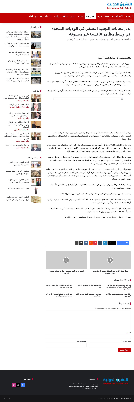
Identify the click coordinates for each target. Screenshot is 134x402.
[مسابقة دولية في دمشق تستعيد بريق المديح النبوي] (36, 173)
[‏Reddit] (91, 243)
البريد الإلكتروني (126, 341)
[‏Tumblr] (100, 243)
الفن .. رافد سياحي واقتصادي (18, 188)
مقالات (65, 16)
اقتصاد (80, 16)
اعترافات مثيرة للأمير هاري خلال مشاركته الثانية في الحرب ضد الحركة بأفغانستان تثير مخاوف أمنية (119, 287)
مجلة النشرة (46, 16)
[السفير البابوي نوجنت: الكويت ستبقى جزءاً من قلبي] (36, 164)
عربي (99, 16)
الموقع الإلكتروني (82, 341)
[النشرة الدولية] (119, 5)
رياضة (56, 16)
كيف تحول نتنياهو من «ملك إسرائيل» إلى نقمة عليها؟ (19, 115)
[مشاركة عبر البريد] (81, 243)
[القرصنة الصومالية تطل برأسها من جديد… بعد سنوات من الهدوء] (36, 45)
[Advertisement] (44, 6)
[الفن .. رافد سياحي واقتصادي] (36, 190)
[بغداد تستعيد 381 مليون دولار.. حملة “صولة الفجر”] (36, 63)
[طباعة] (76, 243)
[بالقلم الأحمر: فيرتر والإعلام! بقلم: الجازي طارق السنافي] (36, 107)
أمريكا (106, 16)
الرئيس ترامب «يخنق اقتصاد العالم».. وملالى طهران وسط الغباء (16, 98)
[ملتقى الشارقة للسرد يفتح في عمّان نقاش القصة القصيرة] (36, 182)
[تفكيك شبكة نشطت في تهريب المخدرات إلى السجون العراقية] (36, 80)
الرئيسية (129, 16)
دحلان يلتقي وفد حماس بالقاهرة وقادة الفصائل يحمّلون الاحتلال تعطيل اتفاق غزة (17, 71)
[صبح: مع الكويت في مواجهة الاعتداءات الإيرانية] (36, 54)
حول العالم (33, 16)
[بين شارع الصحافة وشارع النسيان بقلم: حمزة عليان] (36, 147)
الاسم (129, 333)
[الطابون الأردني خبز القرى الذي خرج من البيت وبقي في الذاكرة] (36, 199)
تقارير (72, 16)
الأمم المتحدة (117, 16)
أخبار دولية (90, 16)
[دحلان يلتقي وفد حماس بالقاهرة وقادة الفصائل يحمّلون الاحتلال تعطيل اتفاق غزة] (36, 72)
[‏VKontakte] (86, 243)
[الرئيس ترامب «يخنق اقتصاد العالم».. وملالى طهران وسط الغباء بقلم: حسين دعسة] (36, 98)
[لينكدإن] (105, 243)
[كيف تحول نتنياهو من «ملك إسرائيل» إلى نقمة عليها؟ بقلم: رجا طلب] (36, 115)
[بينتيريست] (95, 243)
